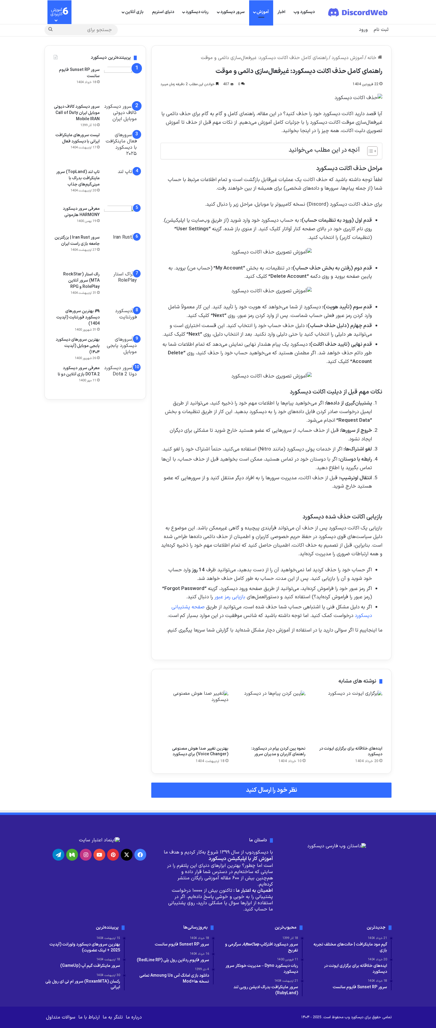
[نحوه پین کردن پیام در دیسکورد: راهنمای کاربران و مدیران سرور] (271, 717)
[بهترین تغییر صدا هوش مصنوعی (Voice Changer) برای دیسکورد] (194, 717)
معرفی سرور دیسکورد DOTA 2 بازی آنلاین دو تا (79, 371)
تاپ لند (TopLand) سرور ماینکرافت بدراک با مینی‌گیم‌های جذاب (78, 178)
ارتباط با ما (89, 1017)
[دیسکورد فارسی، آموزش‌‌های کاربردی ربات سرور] (358, 12)
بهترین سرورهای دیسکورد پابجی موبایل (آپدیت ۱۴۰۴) (78, 346)
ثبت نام (381, 29)
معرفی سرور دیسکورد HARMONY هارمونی (81, 212)
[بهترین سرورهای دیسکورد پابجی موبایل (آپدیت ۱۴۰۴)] (120, 348)
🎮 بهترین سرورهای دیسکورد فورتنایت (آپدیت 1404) (78, 317)
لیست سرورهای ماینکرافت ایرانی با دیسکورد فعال (77, 138)
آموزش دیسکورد (348, 57)
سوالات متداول (60, 1017)
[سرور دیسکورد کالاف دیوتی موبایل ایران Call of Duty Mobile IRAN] (120, 115)
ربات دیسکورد (197, 12)
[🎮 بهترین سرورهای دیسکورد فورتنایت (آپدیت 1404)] (120, 317)
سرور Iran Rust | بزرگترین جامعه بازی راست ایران (77, 240)
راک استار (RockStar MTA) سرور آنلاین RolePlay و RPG (81, 280)
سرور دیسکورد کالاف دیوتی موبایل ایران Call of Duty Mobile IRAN (77, 113)
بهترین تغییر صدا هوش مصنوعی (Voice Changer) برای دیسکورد (200, 751)
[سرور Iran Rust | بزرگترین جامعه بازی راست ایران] (120, 250)
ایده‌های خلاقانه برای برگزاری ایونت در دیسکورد (350, 751)
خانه (372, 57)
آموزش (263, 12)
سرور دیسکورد (232, 12)
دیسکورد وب (304, 12)
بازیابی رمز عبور (229, 597)
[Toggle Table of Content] (369, 151)
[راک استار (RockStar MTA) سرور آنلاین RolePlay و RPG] (120, 287)
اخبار (281, 12)
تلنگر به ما (113, 1017)
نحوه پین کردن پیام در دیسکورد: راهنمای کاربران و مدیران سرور (278, 751)
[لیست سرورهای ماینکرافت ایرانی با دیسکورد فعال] (120, 148)
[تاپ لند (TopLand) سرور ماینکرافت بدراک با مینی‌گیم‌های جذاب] (120, 185)
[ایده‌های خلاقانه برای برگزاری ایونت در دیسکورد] (348, 717)
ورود (363, 29)
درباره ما (134, 1017)
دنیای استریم (163, 12)
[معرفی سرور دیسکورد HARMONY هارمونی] (120, 218)
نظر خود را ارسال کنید (271, 790)
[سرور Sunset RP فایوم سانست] (120, 83)
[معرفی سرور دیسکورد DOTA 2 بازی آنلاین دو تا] (120, 377)
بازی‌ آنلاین (134, 12)
